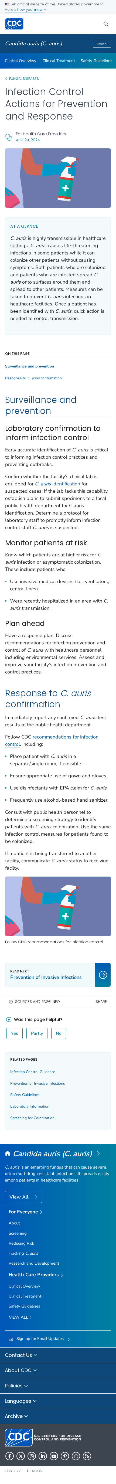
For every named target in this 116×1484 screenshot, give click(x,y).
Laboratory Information (29, 1106)
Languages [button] (19, 1401)
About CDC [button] (19, 1370)
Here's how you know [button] (24, 9)
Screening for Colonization (32, 1118)
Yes (14, 1033)
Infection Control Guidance (32, 1071)
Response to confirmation (33, 378)
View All (19, 1197)
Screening (18, 1233)
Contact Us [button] (19, 1355)
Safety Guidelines (96, 60)
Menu (100, 43)
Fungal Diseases (24, 78)
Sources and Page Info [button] (37, 1001)
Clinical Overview (20, 60)
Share (101, 1001)
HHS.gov (13, 1470)
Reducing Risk (21, 1243)
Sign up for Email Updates (40, 1338)
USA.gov (35, 1470)
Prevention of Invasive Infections (37, 1083)
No (59, 1033)
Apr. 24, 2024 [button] (28, 140)
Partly (37, 1033)
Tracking (23, 1253)
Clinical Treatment (58, 60)
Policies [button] (14, 1385)
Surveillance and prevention (29, 366)
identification (57, 484)
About (14, 1223)
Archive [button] (14, 1416)
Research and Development (34, 1263)
